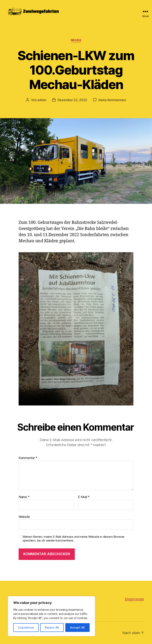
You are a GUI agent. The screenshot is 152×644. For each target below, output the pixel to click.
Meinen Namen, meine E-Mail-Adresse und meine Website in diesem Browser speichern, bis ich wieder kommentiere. (73, 538)
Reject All (52, 627)
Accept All (77, 627)
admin (41, 100)
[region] (51, 616)
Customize (26, 627)
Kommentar (28, 458)
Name (24, 497)
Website (24, 516)
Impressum (134, 599)
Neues (76, 40)
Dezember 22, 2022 (72, 100)
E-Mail (84, 497)
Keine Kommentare (112, 100)
